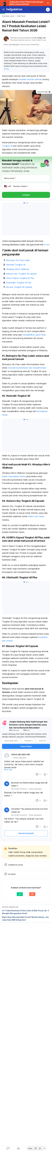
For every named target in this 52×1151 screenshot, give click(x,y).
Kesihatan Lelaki (8, 16)
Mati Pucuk (21, 16)
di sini (6, 69)
